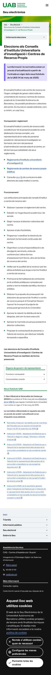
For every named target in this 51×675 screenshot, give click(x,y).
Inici (5, 514)
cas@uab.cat (11, 574)
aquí (18, 177)
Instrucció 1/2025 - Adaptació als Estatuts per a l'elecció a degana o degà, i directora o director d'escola (26, 437)
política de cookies (16, 632)
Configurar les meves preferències (24, 652)
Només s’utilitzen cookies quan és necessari (27, 641)
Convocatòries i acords (15, 379)
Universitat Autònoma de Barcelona (15, 5)
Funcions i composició (15, 374)
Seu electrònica (14, 12)
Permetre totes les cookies (22, 662)
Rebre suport (11, 565)
